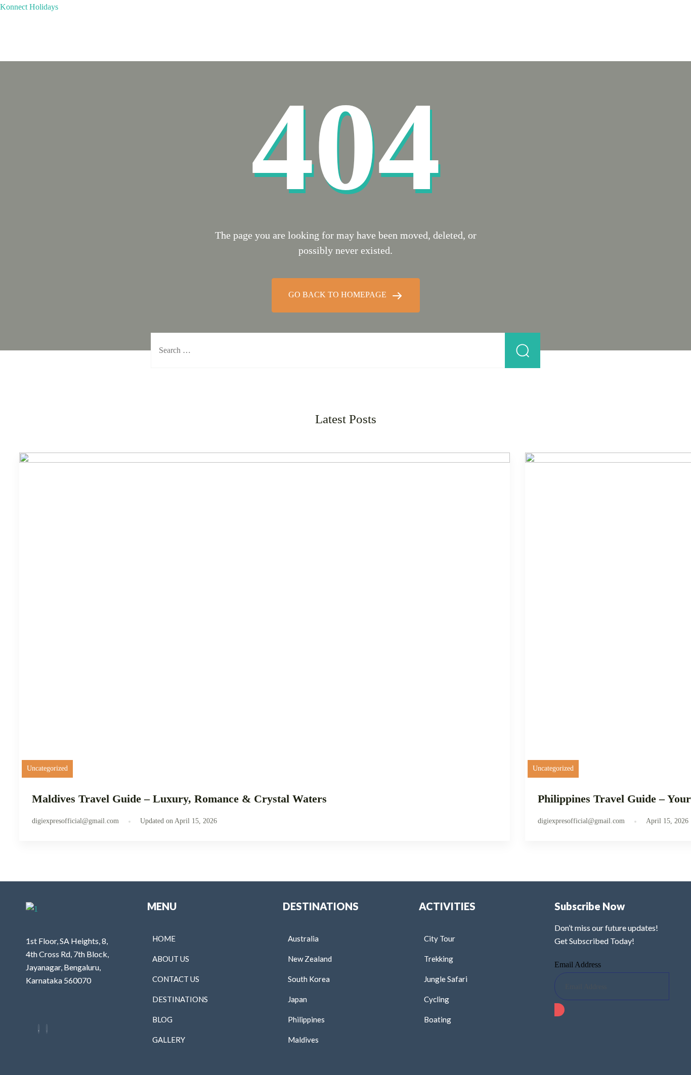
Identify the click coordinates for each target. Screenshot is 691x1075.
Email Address (577, 964)
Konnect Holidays (29, 7)
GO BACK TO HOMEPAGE (338, 294)
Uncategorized (47, 768)
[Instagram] (47, 1029)
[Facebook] (39, 1029)
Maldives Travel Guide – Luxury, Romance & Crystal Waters (179, 798)
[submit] (559, 1009)
